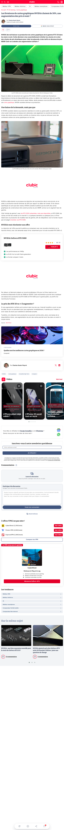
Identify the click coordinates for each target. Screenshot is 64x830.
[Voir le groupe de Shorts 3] (33, 422)
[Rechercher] (5, 2)
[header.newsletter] (8, 2)
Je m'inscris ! (32, 453)
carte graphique (9, 102)
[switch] (58, 2)
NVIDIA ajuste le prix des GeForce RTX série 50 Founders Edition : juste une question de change (46, 650)
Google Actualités (26, 431)
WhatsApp (39, 431)
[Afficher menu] (2, 1)
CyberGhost (32, 568)
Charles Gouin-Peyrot (14, 20)
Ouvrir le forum (33, 514)
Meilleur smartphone (40, 6)
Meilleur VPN (7, 6)
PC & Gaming (11, 10)
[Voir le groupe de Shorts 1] (29, 422)
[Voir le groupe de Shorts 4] (35, 422)
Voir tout (59, 379)
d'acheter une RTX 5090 (18, 220)
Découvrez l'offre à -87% (32, 581)
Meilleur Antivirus (20, 6)
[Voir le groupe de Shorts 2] (31, 422)
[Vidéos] (28, 826)
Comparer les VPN (32, 539)
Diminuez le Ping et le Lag (32, 571)
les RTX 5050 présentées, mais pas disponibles (36, 213)
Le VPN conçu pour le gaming (12, 545)
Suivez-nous (16, 26)
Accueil (3, 10)
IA (30, 6)
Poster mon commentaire (32, 507)
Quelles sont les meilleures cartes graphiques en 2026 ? (24, 350)
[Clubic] (32, 2)
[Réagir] (3, 29)
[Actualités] (19, 826)
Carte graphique (21, 10)
